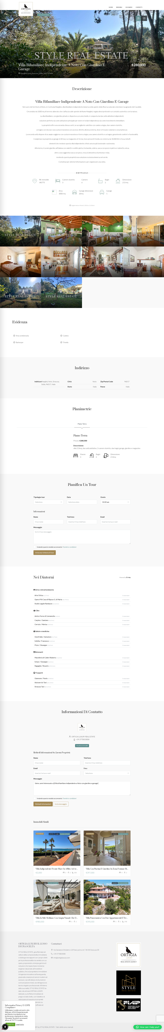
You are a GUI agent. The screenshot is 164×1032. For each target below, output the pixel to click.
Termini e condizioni (69, 547)
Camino (66, 336)
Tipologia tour (39, 497)
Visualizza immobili (82, 745)
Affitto (51, 834)
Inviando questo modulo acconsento (56, 547)
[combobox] (48, 502)
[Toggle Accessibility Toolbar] (5, 1027)
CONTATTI (139, 7)
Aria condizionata (22, 336)
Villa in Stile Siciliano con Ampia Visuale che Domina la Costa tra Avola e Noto (70, 918)
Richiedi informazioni (43, 804)
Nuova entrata (65, 834)
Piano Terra (82, 424)
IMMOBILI (119, 7)
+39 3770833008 (59, 954)
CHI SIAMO (128, 7)
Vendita (114, 834)
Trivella (65, 342)
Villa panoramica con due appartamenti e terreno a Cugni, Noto (114, 918)
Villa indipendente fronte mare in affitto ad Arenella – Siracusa (63, 869)
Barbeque (19, 342)
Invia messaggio (61, 804)
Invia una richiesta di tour (44, 553)
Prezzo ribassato (64, 883)
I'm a (85, 768)
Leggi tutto (20, 1024)
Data (69, 497)
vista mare (74, 834)
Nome (35, 517)
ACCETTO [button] (10, 1024)
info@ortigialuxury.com (61, 958)
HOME (111, 7)
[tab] (138, 18)
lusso (57, 834)
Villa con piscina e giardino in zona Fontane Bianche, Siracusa (113, 869)
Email (102, 517)
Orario (102, 497)
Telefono (70, 517)
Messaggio (37, 527)
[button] (147, 1027)
